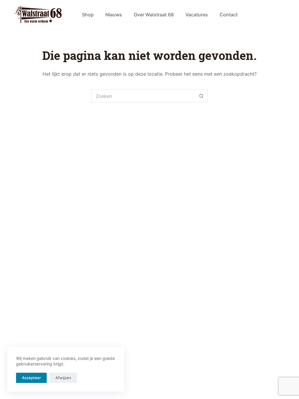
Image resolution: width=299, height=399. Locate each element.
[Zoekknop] (201, 96)
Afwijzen (63, 377)
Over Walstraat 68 (154, 15)
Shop (88, 15)
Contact (229, 15)
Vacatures (196, 15)
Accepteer (31, 377)
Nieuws (113, 15)
